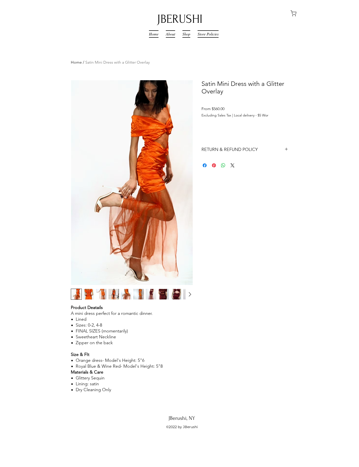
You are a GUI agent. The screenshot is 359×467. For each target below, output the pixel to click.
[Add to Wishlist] (283, 131)
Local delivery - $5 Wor (251, 115)
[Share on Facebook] (205, 165)
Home (76, 62)
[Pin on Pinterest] (214, 165)
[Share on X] (232, 165)
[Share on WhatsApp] (223, 165)
